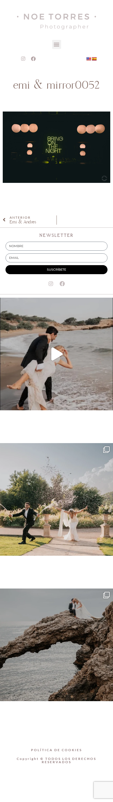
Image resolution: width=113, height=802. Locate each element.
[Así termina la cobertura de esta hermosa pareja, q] (56, 645)
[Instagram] (23, 58)
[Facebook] (33, 58)
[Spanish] (94, 59)
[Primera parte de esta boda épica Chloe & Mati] (56, 499)
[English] (88, 59)
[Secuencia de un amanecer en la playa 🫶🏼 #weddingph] (56, 354)
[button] (56, 44)
